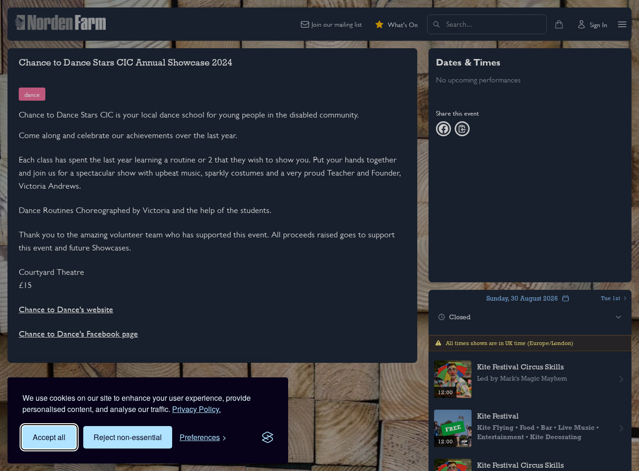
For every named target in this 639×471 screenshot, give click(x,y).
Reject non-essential (128, 437)
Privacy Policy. (196, 409)
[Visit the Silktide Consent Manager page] (267, 437)
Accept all (49, 437)
